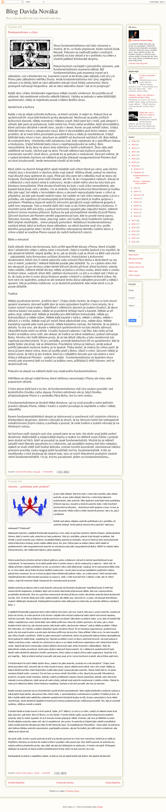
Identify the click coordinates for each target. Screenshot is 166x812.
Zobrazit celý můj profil (138, 63)
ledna (136, 216)
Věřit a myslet (134, 275)
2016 (134, 224)
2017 (134, 220)
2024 (134, 145)
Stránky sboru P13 (136, 267)
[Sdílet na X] (63, 472)
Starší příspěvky (113, 783)
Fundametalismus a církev (23, 32)
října (136, 188)
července (138, 195)
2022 (134, 152)
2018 (134, 166)
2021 (134, 155)
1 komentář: (46, 773)
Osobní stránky (135, 263)
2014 (134, 231)
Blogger (100, 807)
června (137, 198)
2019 (134, 162)
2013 (134, 235)
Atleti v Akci (133, 271)
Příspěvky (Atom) (72, 791)
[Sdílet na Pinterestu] (68, 472)
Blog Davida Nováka (32, 11)
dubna (136, 205)
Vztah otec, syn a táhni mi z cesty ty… (147, 113)
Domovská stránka (65, 783)
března (137, 209)
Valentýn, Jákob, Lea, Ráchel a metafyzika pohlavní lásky (141, 96)
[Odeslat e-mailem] (58, 472)
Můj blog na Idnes (136, 259)
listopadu (138, 172)
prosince (137, 169)
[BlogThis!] (60, 472)
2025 (134, 141)
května (137, 202)
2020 (134, 159)
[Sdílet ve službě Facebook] (65, 472)
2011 (134, 242)
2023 (134, 148)
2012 (134, 238)
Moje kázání (134, 255)
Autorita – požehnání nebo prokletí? (28, 486)
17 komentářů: (48, 472)
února (136, 212)
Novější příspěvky (16, 783)
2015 (134, 227)
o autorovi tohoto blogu (142, 40)
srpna (136, 191)
